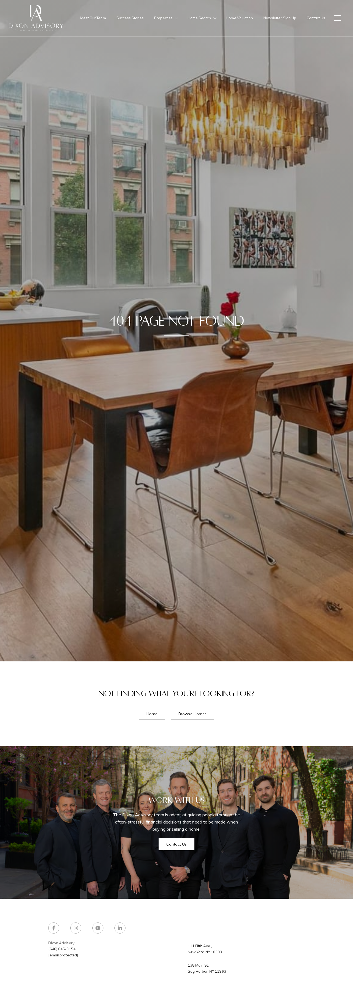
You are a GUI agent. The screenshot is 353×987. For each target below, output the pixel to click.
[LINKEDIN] (119, 928)
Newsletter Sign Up (279, 18)
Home (151, 713)
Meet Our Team (93, 18)
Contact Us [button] (176, 844)
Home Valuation (239, 18)
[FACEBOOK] (53, 928)
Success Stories (130, 18)
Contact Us (316, 18)
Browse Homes (192, 713)
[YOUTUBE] (97, 928)
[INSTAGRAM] (75, 928)
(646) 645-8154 (62, 949)
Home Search (199, 18)
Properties (163, 18)
